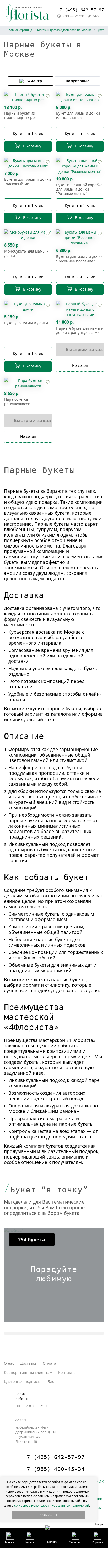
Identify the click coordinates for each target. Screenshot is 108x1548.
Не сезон (80, 365)
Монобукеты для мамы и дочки (26, 253)
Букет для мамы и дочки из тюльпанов (78, 115)
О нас (9, 1363)
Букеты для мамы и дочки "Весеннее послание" (79, 259)
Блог (52, 1381)
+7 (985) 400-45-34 (54, 1469)
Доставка (28, 1363)
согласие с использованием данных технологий (51, 1505)
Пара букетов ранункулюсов (17, 401)
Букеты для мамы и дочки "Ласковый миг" (27, 181)
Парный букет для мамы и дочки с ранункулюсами (80, 330)
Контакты (66, 1372)
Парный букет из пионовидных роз (20, 115)
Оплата (49, 1363)
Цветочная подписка (23, 1381)
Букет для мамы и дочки (26, 323)
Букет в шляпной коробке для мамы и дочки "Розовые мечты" (79, 189)
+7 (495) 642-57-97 (80, 10)
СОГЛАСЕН (48, 1515)
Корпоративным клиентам (28, 1372)
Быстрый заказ (84, 349)
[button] (52, 1534)
